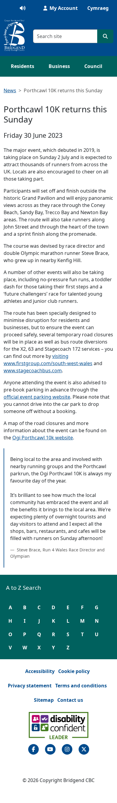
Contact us (70, 700)
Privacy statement (30, 685)
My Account (63, 8)
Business (59, 66)
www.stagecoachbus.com (33, 370)
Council (93, 66)
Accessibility (40, 671)
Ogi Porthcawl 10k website (42, 437)
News (10, 90)
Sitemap (44, 700)
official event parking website (37, 397)
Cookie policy (74, 671)
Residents (22, 66)
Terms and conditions (81, 685)
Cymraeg (98, 8)
